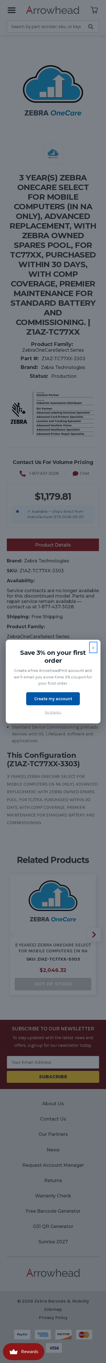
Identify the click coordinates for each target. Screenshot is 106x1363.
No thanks (53, 712)
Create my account (53, 698)
